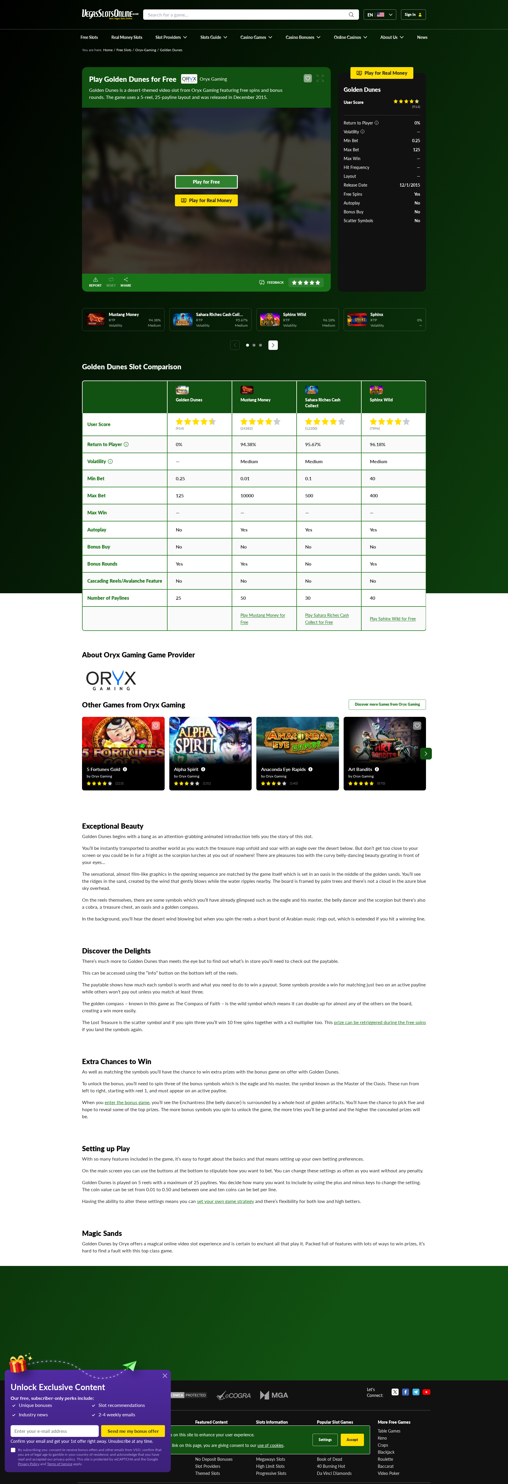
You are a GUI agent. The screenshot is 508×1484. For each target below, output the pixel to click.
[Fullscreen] (320, 78)
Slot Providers (207, 1466)
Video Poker (389, 1473)
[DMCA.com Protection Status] (186, 1395)
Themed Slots (207, 1473)
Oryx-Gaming (145, 49)
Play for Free (206, 181)
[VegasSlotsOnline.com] (110, 14)
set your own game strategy (225, 1201)
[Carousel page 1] (247, 345)
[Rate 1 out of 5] (294, 282)
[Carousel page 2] (254, 345)
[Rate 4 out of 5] (312, 282)
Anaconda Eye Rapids (283, 769)
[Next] (273, 345)
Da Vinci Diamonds (334, 1473)
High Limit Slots (270, 1466)
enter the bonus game (127, 1102)
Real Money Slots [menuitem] (126, 37)
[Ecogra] (233, 1395)
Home (108, 49)
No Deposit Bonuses (214, 1459)
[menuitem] (171, 37)
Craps (383, 1445)
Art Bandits (360, 769)
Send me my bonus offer (133, 1431)
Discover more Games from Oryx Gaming (387, 704)
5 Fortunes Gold (103, 769)
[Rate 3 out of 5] (306, 282)
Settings (325, 1439)
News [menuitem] (422, 37)
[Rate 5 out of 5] (317, 282)
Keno (382, 1438)
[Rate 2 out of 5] (300, 282)
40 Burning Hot (331, 1466)
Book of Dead (329, 1459)
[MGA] (274, 1395)
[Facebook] (406, 1392)
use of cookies (270, 1445)
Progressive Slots (271, 1473)
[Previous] (235, 345)
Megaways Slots (270, 1459)
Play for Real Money (210, 200)
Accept (352, 1439)
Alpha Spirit (186, 769)
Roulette (385, 1459)
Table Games (389, 1431)
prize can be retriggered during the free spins (380, 1022)
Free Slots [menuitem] (89, 37)
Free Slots (123, 49)
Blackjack (386, 1452)
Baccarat (386, 1466)
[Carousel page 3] (260, 345)
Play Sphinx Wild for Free (393, 618)
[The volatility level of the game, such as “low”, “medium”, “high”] (362, 131)
